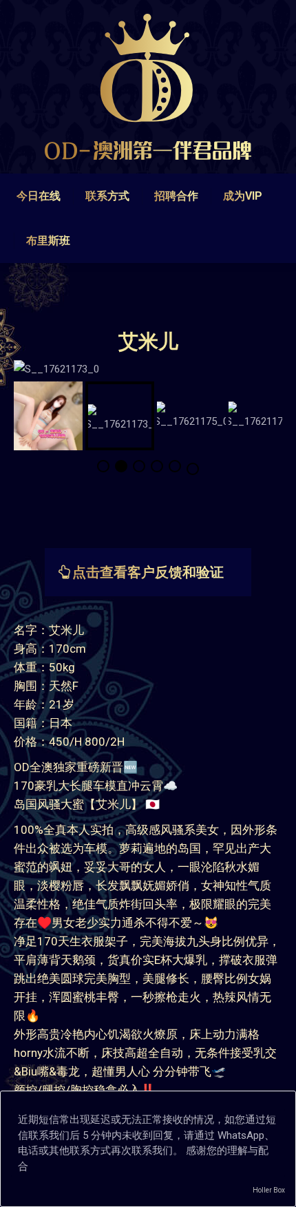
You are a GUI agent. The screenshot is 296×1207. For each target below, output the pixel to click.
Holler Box (269, 1190)
